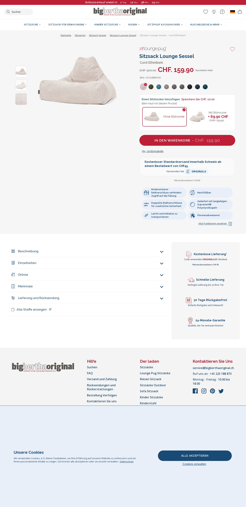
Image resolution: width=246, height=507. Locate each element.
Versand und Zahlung (102, 379)
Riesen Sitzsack (150, 379)
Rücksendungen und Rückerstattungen (101, 387)
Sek (158, 2)
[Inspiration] (214, 11)
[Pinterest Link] (213, 393)
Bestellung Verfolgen (102, 395)
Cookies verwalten (194, 464)
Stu (136, 2)
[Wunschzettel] (205, 11)
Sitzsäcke (146, 367)
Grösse (23, 274)
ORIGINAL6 (199, 172)
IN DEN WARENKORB (187, 140)
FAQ (90, 373)
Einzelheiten (27, 263)
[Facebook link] (195, 393)
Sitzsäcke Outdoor (153, 385)
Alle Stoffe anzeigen (32, 309)
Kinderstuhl (148, 403)
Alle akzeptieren (195, 455)
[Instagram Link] (204, 393)
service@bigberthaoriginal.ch (213, 368)
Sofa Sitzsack (149, 391)
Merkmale (25, 286)
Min (147, 2)
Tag (124, 2)
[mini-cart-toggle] (239, 12)
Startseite (66, 35)
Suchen (92, 367)
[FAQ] (222, 11)
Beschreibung (28, 251)
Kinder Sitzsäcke (151, 397)
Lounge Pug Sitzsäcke (155, 373)
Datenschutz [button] (127, 461)
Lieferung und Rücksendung (38, 298)
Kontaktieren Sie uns (102, 401)
